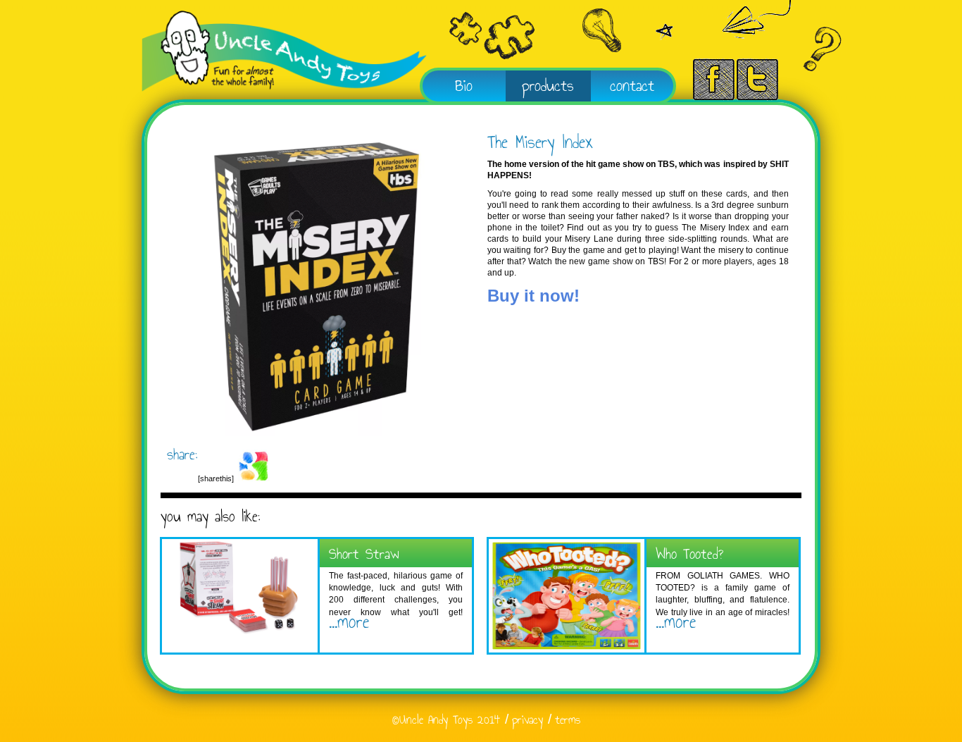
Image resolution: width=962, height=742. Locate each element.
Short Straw (364, 553)
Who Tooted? (689, 553)
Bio (464, 85)
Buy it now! (533, 295)
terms (567, 719)
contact (632, 85)
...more (349, 621)
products (548, 85)
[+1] (253, 478)
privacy (527, 719)
